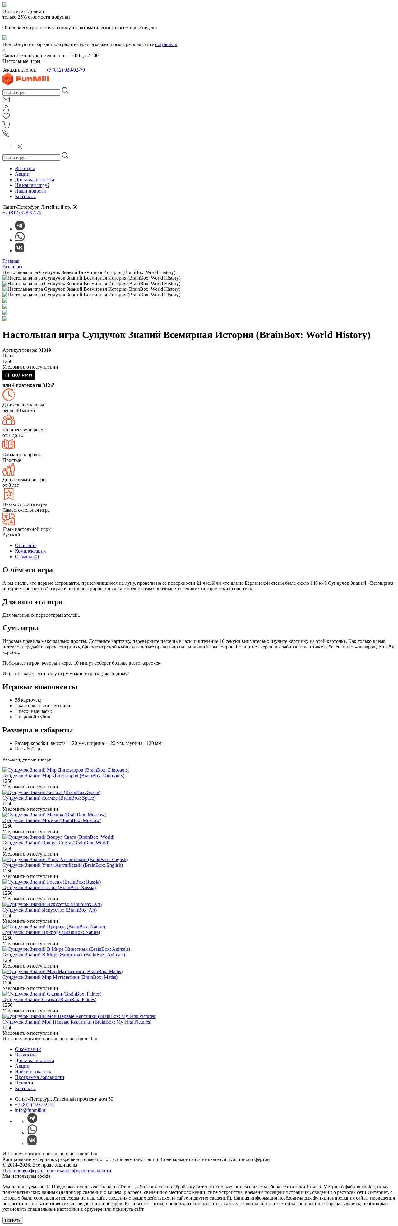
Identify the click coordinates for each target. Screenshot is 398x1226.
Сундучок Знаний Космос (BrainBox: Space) (48, 798)
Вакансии (25, 1054)
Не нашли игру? (32, 185)
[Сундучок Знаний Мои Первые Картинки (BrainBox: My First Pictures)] (79, 1016)
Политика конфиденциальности (77, 1170)
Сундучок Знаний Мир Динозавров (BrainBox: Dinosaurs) (63, 775)
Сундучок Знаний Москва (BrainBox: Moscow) (51, 820)
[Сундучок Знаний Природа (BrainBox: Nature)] (53, 926)
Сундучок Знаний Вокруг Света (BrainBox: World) (55, 842)
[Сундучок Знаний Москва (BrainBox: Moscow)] (54, 814)
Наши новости (30, 190)
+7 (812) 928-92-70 (65, 69)
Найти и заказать (33, 1071)
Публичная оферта (22, 1170)
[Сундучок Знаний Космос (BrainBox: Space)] (51, 792)
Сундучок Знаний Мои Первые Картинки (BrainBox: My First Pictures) (76, 1021)
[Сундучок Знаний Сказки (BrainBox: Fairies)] (51, 993)
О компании (28, 1049)
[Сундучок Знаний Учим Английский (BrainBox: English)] (65, 859)
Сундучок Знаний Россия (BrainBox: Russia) (49, 887)
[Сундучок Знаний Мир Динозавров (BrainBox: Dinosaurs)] (65, 770)
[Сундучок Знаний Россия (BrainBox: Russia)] (51, 882)
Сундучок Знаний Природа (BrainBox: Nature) (51, 932)
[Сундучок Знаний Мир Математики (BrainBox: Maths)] (62, 971)
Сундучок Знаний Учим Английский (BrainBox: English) (62, 865)
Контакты (25, 196)
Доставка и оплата (34, 179)
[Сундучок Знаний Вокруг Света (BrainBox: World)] (58, 837)
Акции (22, 174)
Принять (13, 1220)
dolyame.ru (166, 44)
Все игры (25, 168)
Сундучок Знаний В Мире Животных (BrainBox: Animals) (63, 954)
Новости (24, 1082)
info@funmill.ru (31, 1110)
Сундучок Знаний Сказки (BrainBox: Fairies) (49, 999)
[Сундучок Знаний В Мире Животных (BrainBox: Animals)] (66, 949)
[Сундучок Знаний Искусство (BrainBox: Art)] (52, 904)
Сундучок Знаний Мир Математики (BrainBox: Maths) (60, 977)
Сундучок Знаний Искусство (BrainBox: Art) (49, 910)
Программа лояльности (39, 1077)
